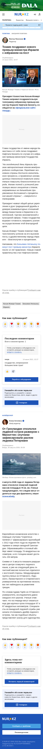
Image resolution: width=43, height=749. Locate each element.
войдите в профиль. (14, 352)
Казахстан (20, 20)
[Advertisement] (21, 129)
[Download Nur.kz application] (21, 5)
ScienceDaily (8, 496)
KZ (35, 14)
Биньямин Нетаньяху (31, 304)
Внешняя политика (33, 20)
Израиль (6, 307)
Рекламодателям (21, 732)
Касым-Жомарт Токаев (11, 304)
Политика (6, 20)
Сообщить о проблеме (21, 726)
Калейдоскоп (7, 415)
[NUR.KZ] (21, 14)
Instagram (23, 403)
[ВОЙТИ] (39, 14)
